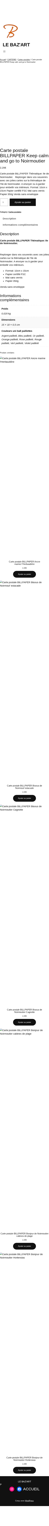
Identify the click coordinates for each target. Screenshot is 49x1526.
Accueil (3, 60)
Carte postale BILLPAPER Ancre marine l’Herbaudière (24, 562)
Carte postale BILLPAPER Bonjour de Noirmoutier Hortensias (24, 1458)
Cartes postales (24, 60)
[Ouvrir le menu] (4, 51)
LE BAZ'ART (16, 44)
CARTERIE (11, 60)
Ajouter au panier (23, 202)
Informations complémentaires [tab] (20, 224)
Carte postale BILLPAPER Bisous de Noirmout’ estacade (24, 786)
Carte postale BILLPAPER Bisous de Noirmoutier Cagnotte (24, 1010)
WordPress (29, 1501)
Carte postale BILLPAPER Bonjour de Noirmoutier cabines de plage (24, 1234)
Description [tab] (9, 218)
